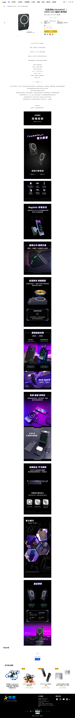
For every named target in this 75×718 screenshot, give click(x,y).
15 (28, 35)
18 (31, 35)
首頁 (9, 2)
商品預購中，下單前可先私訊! (50, 21)
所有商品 (14, 2)
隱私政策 (37, 715)
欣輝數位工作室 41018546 (43, 698)
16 (29, 35)
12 (25, 35)
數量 (45, 25)
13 (26, 35)
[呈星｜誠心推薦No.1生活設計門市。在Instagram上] (60, 700)
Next (41, 23)
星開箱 (38, 2)
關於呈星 (48, 2)
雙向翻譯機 (27, 2)
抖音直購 (20, 2)
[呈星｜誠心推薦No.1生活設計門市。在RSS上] (69, 699)
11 (24, 35)
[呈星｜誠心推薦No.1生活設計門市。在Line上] (67, 700)
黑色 (45, 22)
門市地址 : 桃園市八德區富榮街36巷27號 (45, 703)
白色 (49, 22)
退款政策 (41, 715)
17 (30, 35)
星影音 (43, 2)
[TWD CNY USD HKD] (64, 2)
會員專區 (54, 2)
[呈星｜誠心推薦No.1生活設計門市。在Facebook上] (57, 700)
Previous (4, 23)
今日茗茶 (33, 2)
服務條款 (33, 715)
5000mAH (66, 22)
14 (27, 35)
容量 (58, 21)
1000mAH (60, 22)
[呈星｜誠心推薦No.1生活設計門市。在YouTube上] (63, 700)
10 (23, 35)
